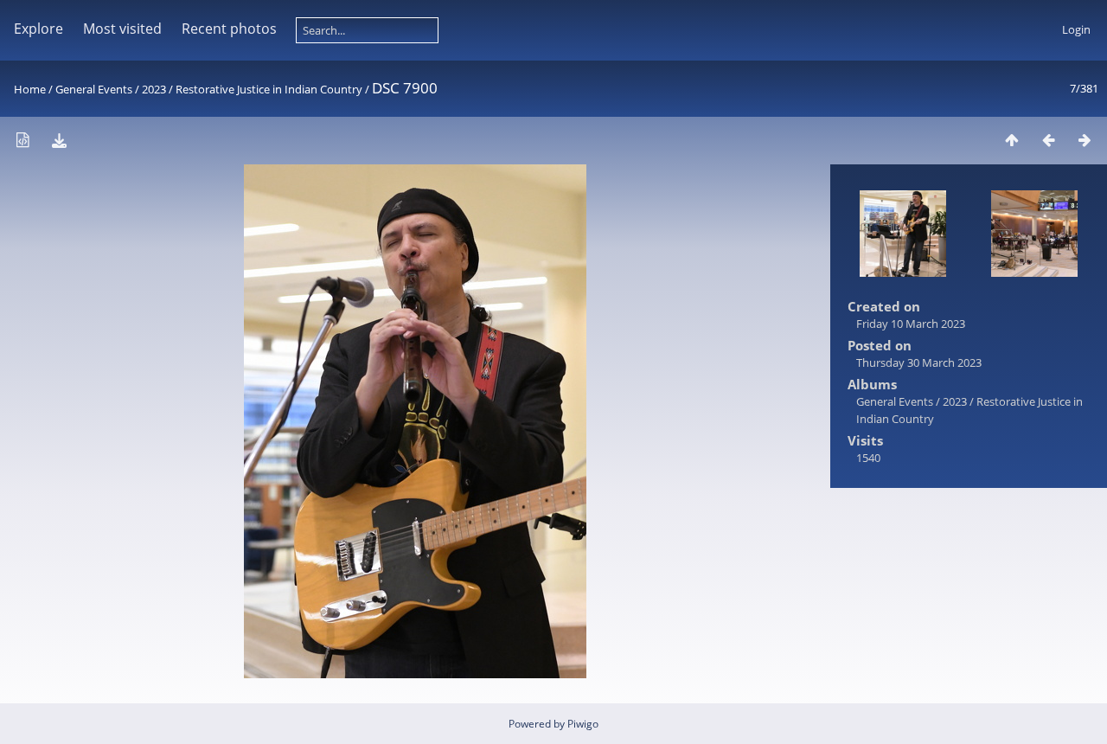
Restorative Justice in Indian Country (269, 89)
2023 (154, 89)
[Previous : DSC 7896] (1048, 140)
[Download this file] (59, 140)
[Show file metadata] (22, 140)
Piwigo (582, 723)
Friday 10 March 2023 (910, 323)
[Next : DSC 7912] (1084, 140)
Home (30, 89)
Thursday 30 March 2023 (919, 362)
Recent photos (229, 28)
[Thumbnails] (1012, 140)
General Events (93, 89)
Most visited (122, 28)
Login (1076, 29)
